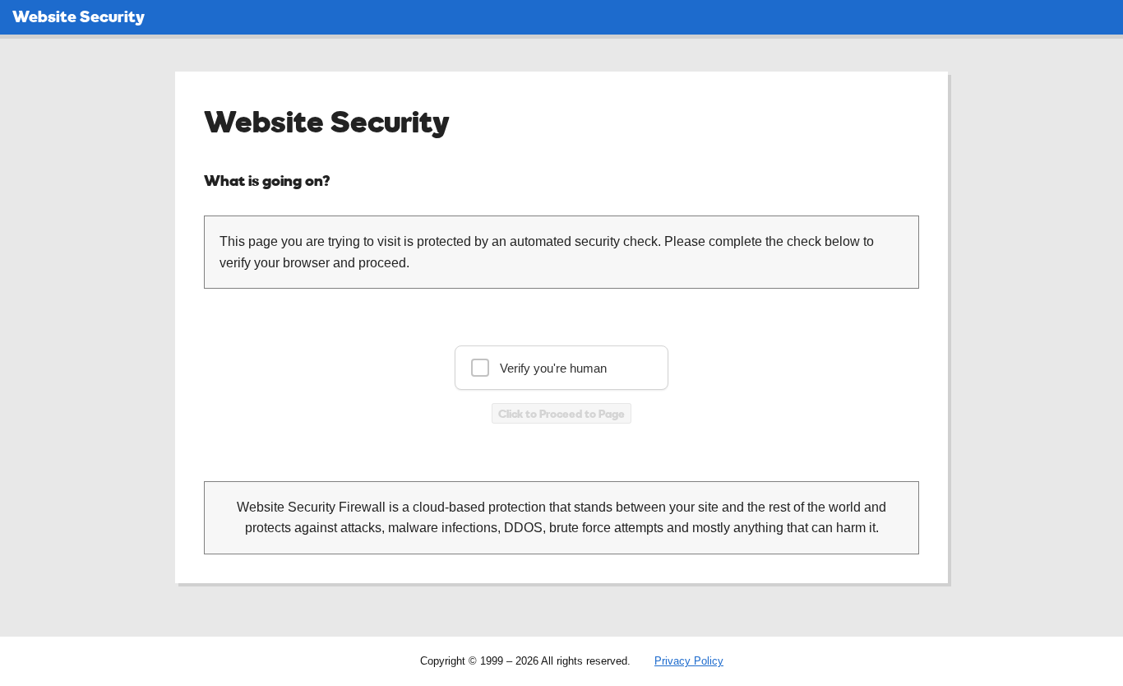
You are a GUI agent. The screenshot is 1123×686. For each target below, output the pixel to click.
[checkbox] (561, 367)
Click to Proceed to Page (561, 413)
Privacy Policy (688, 661)
